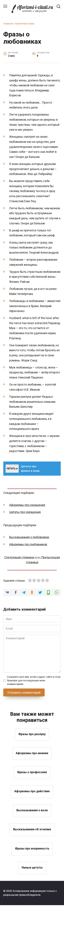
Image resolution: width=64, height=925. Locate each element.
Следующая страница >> (21, 557)
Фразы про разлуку (32, 734)
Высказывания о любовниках (29, 537)
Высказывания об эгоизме (32, 829)
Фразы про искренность (32, 848)
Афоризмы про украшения (27, 505)
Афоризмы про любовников (28, 544)
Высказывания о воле (32, 810)
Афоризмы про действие (32, 791)
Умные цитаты (32, 867)
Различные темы (24, 23)
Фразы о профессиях (32, 772)
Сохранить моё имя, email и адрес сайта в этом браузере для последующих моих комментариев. (33, 680)
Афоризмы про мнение (32, 753)
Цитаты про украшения (25, 512)
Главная (8, 23)
